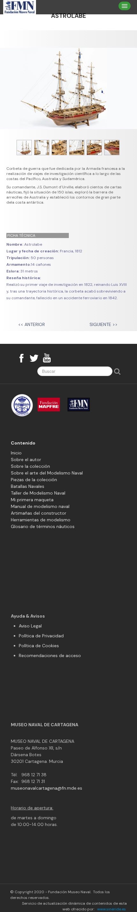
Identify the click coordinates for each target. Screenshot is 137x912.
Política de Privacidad (41, 636)
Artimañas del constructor (38, 513)
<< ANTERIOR (32, 324)
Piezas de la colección (34, 479)
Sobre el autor (26, 459)
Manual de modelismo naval (40, 506)
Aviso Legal (30, 626)
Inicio (16, 453)
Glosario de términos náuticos (43, 526)
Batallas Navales (27, 486)
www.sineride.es (111, 909)
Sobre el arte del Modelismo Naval (47, 473)
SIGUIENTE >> (104, 324)
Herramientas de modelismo (40, 520)
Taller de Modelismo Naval (38, 493)
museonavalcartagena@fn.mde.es (46, 788)
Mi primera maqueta (32, 500)
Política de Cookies (39, 645)
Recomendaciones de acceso (50, 655)
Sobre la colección (30, 466)
